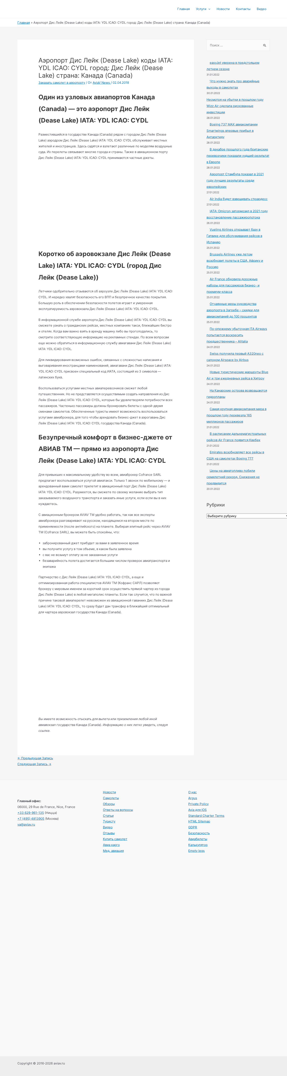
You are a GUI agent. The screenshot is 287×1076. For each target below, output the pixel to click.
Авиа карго (111, 845)
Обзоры (109, 804)
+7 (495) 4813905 (30, 819)
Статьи (108, 816)
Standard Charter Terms (206, 816)
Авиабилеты (197, 839)
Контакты (243, 9)
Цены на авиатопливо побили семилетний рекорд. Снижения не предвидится (233, 477)
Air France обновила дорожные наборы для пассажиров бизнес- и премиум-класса (233, 285)
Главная (183, 9)
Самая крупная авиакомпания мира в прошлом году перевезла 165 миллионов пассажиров (236, 415)
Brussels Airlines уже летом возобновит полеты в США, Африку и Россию (235, 260)
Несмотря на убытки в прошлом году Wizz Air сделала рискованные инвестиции (235, 106)
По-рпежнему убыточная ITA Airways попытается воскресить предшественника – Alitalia (237, 335)
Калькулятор (198, 845)
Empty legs (196, 851)
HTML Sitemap (199, 821)
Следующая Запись (34, 764)
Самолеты (111, 798)
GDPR (192, 827)
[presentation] (208, 9)
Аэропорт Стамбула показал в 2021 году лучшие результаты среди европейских (235, 180)
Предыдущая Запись (35, 758)
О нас (192, 792)
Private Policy (198, 804)
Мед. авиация (113, 851)
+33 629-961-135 (30, 813)
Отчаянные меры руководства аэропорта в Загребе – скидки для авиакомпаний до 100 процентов (233, 310)
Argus (192, 798)
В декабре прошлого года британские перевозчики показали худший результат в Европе (238, 155)
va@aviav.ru (26, 824)
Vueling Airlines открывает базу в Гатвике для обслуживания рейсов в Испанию (234, 235)
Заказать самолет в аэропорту (61, 83)
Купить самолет (115, 839)
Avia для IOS (197, 810)
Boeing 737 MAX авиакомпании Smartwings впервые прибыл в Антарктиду (232, 130)
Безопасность (199, 833)
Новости (223, 9)
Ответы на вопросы (118, 810)
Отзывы (109, 833)
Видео (261, 9)
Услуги (201, 9)
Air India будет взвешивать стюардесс (238, 199)
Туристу (109, 821)
